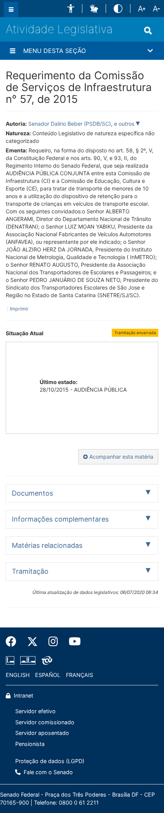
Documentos (32, 493)
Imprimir (19, 309)
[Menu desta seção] (12, 50)
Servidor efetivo (35, 711)
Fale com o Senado (47, 772)
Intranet (22, 695)
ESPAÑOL (47, 675)
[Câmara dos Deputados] (11, 660)
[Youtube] (72, 642)
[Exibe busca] (148, 30)
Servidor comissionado (44, 722)
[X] (32, 642)
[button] (70, 8)
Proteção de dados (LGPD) (49, 761)
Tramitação (30, 571)
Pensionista (30, 744)
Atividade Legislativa (59, 29)
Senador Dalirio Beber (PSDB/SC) (69, 123)
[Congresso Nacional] (28, 660)
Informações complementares (60, 519)
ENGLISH (18, 675)
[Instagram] (53, 642)
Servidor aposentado (42, 733)
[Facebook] (14, 642)
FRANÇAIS (79, 675)
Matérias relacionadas (47, 545)
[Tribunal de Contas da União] (45, 660)
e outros (125, 123)
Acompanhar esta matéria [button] (120, 456)
